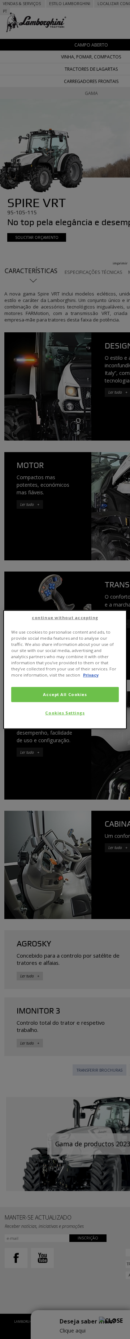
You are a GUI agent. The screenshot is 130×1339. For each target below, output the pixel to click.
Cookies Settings (64, 713)
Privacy (91, 675)
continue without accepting (65, 617)
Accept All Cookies (65, 694)
